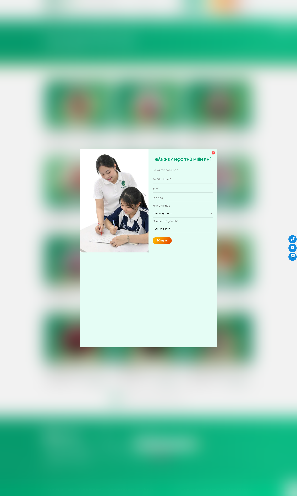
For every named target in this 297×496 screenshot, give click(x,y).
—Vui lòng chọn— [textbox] (162, 213)
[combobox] (183, 214)
